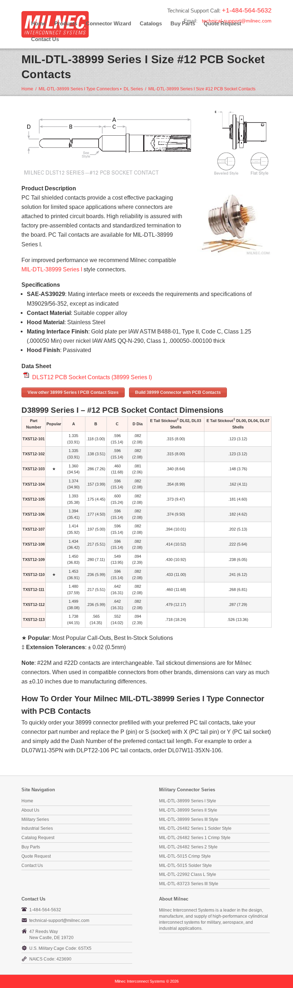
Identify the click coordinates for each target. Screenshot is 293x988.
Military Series (35, 819)
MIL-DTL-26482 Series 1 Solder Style (195, 828)
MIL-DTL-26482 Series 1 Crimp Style (194, 837)
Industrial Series (37, 828)
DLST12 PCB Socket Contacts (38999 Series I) (92, 377)
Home (38, 23)
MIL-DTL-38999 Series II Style (188, 810)
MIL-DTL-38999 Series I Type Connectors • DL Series (91, 88)
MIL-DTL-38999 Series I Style (187, 800)
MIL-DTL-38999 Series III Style (188, 819)
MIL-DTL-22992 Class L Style (187, 874)
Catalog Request (37, 837)
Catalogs (151, 23)
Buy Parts (30, 846)
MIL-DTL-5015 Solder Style (185, 865)
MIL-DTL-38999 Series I (51, 269)
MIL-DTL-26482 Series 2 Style (188, 846)
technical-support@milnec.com (237, 21)
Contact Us (45, 39)
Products (65, 23)
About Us (30, 810)
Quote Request (36, 856)
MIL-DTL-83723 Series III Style (188, 883)
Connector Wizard (108, 23)
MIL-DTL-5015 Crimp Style (185, 856)
